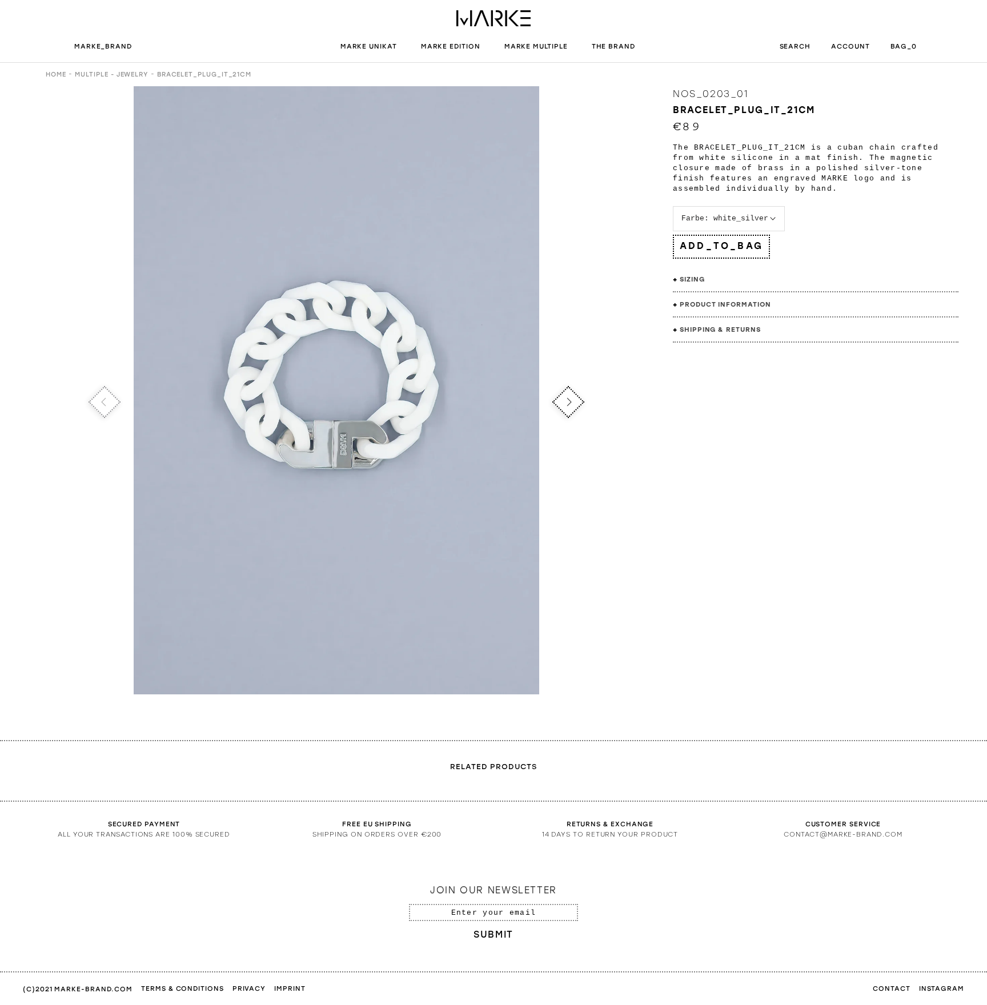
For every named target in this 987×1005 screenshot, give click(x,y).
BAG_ (903, 46)
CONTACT (891, 988)
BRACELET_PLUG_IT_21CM (204, 74)
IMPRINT (289, 988)
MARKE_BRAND (104, 46)
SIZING (692, 279)
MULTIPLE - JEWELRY (111, 74)
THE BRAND (613, 46)
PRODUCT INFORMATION (725, 304)
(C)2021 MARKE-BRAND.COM (78, 989)
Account (850, 46)
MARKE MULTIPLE (536, 46)
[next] (568, 402)
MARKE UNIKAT (368, 46)
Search (795, 46)
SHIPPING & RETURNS (720, 329)
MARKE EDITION (450, 46)
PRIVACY (249, 988)
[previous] (105, 402)
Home (56, 74)
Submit (493, 934)
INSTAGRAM (941, 988)
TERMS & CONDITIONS (182, 988)
